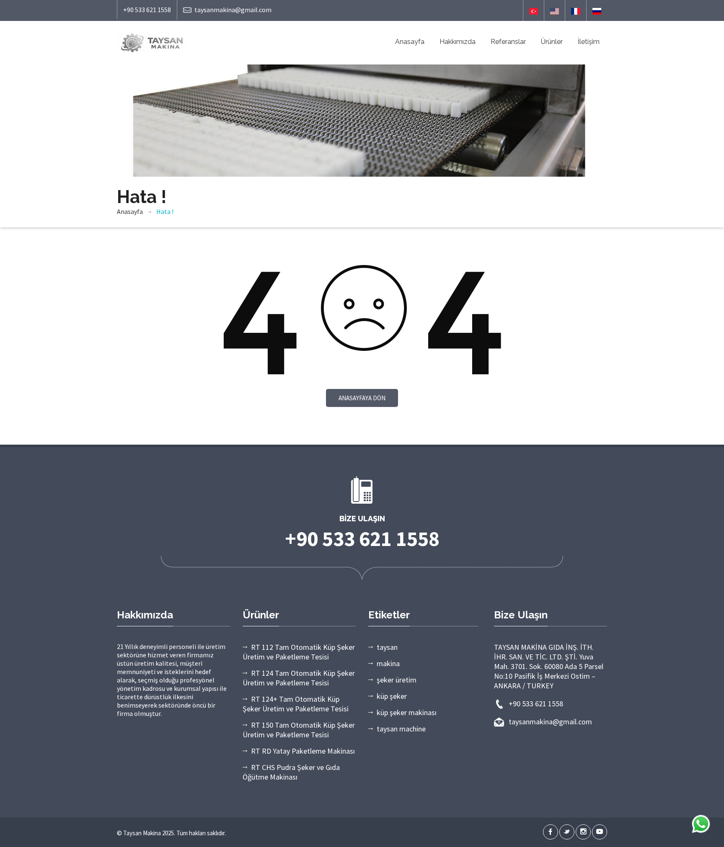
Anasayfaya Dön (362, 398)
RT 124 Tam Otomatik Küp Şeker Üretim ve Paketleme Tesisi (299, 677)
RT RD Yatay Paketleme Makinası (303, 751)
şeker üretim (396, 680)
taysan (387, 647)
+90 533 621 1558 (147, 9)
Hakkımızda (458, 42)
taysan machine (401, 729)
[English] (554, 10)
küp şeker (392, 696)
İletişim (589, 42)
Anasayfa (409, 42)
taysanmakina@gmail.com (233, 9)
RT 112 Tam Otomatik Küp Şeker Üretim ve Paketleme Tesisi (299, 652)
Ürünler (552, 42)
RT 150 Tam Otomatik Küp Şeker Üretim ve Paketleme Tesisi (299, 729)
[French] (575, 10)
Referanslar (508, 42)
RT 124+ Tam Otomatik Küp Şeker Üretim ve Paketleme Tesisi (296, 703)
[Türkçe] (533, 10)
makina (388, 663)
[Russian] (597, 10)
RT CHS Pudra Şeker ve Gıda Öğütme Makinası (291, 772)
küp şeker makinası (407, 712)
